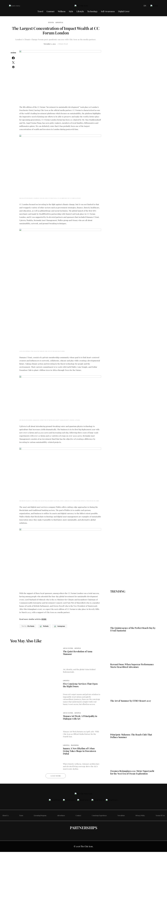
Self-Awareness (108, 11)
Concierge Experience (99, 815)
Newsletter (121, 815)
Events (51, 22)
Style (71, 11)
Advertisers (61, 815)
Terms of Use (160, 815)
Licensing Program (40, 815)
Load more (56, 776)
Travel (40, 11)
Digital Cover (123, 11)
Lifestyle (80, 11)
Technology (92, 11)
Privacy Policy (140, 815)
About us (5, 815)
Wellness (61, 11)
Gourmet (50, 11)
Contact (78, 815)
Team (21, 815)
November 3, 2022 (50, 44)
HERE (43, 619)
